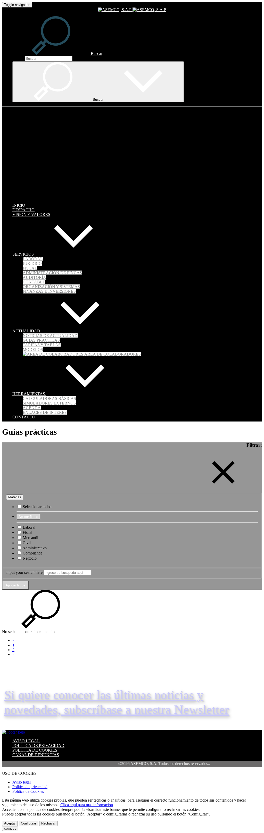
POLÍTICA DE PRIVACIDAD (38, 745)
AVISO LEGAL (26, 741)
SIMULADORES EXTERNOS (49, 403)
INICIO (18, 205)
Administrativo (34, 548)
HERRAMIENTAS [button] (29, 394)
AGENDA (32, 408)
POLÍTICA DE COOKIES (34, 750)
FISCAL (30, 268)
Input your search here (24, 572)
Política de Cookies (28, 791)
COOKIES (10, 828)
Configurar (28, 823)
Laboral (28, 527)
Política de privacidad (29, 787)
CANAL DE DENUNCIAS (35, 755)
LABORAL (33, 259)
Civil (26, 543)
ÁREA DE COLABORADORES (112, 354)
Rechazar (48, 823)
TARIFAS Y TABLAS (42, 345)
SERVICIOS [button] (23, 254)
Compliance (32, 553)
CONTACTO (23, 417)
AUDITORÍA (34, 277)
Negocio (29, 558)
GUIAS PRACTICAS (41, 340)
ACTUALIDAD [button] (26, 331)
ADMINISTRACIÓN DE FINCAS (52, 273)
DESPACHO (23, 210)
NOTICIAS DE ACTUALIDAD (50, 335)
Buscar (18, 58)
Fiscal (27, 532)
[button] (57, 53)
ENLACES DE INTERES (45, 412)
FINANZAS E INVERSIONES (49, 291)
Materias (14, 497)
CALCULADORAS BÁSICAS (49, 398)
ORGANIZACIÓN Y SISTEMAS (51, 286)
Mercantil (30, 537)
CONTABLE (34, 282)
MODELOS (33, 349)
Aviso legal (21, 782)
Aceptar (10, 823)
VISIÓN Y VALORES (31, 214)
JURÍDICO (32, 263)
